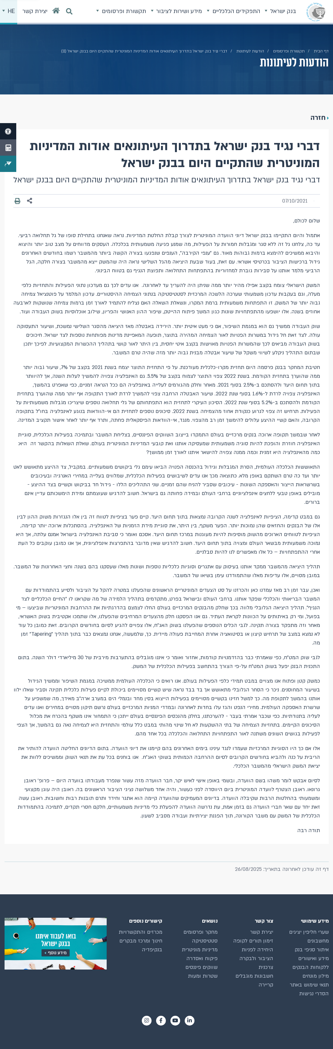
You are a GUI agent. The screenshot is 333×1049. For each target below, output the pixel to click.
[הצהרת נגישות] (8, 131)
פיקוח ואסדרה (202, 958)
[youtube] (175, 1021)
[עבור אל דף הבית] (56, 12)
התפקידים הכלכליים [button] (235, 11)
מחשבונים (318, 940)
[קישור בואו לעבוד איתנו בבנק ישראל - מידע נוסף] (56, 944)
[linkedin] (189, 1021)
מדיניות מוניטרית (200, 949)
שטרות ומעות (203, 976)
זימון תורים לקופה (253, 940)
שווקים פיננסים (201, 967)
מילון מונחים (315, 976)
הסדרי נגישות (314, 993)
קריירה (266, 984)
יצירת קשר (261, 932)
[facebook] (161, 1021)
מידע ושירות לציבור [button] (178, 11)
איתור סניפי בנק (312, 949)
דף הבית (321, 51)
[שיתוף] (29, 201)
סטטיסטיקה (205, 940)
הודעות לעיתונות (250, 51)
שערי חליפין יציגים (309, 932)
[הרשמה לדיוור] (8, 164)
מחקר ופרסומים (200, 932)
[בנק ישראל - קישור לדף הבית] (315, 12)
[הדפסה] (17, 201)
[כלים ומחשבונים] (8, 147)
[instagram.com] (147, 1021)
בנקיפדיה (152, 949)
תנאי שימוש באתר (309, 984)
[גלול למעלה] (316, 1032)
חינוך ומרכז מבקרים (140, 940)
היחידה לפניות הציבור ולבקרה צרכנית (256, 958)
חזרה (318, 117)
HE (10, 11)
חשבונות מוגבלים (254, 976)
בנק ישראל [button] (282, 11)
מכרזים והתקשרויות (140, 932)
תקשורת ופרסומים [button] (123, 11)
